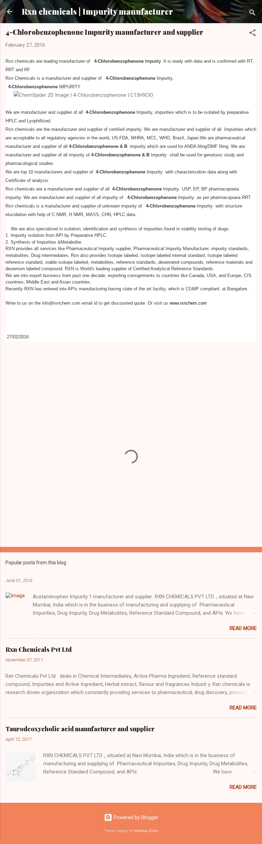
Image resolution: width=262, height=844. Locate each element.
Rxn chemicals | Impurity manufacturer (97, 11)
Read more (243, 628)
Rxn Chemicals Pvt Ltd (38, 649)
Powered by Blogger (135, 817)
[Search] (252, 13)
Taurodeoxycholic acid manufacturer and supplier (80, 729)
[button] (252, 34)
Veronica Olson (146, 831)
